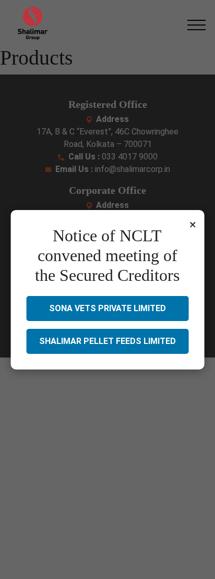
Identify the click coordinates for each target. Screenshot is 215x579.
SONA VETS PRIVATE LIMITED (107, 308)
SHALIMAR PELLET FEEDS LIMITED (107, 341)
